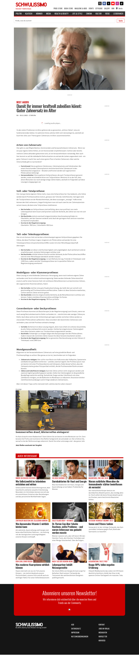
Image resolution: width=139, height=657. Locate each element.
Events (91, 8)
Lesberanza (118, 13)
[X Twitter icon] (108, 4)
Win (113, 8)
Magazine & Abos (81, 8)
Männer (39, 13)
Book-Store (68, 8)
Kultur (99, 13)
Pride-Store (58, 8)
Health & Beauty (26, 9)
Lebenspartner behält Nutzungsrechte (62, 566)
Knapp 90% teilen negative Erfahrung (101, 566)
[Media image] (33, 469)
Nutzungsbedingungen (79, 636)
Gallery (107, 8)
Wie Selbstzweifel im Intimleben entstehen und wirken (31, 482)
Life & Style (77, 13)
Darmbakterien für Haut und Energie (69, 481)
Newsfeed (102, 640)
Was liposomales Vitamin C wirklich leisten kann (32, 525)
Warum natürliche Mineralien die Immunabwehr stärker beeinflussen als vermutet (105, 484)
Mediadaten (103, 632)
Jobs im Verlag (104, 628)
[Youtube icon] (112, 4)
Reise (107, 13)
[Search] (99, 4)
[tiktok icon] (121, 4)
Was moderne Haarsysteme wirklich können (32, 566)
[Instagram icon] (117, 4)
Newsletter (103, 636)
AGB (72, 624)
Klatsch (28, 13)
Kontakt (102, 624)
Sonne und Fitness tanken (101, 524)
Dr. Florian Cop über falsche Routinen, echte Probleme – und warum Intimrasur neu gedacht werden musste (67, 528)
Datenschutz (76, 628)
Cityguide (98, 8)
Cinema (89, 13)
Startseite (18, 9)
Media (48, 13)
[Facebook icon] (104, 4)
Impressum (75, 632)
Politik (19, 13)
